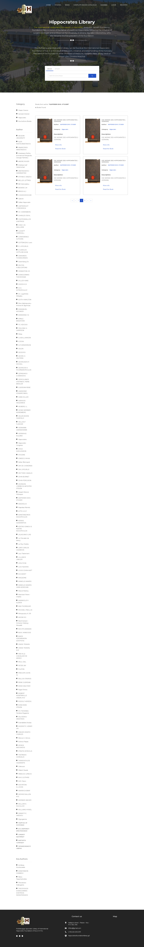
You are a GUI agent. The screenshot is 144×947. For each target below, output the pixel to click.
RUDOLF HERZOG (24, 701)
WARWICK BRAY (24, 791)
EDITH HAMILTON (24, 300)
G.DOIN (21, 341)
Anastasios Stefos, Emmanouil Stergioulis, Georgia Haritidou (24, 155)
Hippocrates (22, 439)
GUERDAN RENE (24, 387)
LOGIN (113, 5)
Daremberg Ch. (23, 262)
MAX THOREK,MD (24, 606)
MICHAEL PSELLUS (25, 610)
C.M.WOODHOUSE (25, 195)
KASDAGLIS (22, 504)
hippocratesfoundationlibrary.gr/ (79, 936)
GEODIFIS (21, 352)
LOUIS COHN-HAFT (25, 570)
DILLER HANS (23, 281)
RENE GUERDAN (24, 682)
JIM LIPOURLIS (23, 469)
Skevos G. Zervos (24, 738)
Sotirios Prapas (23, 742)
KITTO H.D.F (22, 511)
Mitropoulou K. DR (24, 613)
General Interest (23, 114)
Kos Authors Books (24, 121)
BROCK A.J (22, 191)
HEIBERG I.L (22, 406)
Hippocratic (65, 129)
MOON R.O (22, 617)
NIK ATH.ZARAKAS (24, 629)
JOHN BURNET (23, 477)
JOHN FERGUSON (24, 480)
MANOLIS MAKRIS (24, 581)
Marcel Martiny (23, 591)
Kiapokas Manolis (24, 507)
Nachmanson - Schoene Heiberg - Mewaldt (22, 623)
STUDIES (58, 5)
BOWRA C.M (22, 188)
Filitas (20, 334)
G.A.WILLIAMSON (24, 338)
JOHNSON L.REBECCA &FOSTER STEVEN (24, 486)
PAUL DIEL (22, 662)
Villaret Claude (23, 770)
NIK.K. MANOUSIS (24, 632)
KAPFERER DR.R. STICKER (68, 124)
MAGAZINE (22, 578)
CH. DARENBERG (24, 212)
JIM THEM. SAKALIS (25, 473)
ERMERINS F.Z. (23, 315)
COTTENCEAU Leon (25, 242)
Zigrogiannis (22, 819)
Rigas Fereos (22, 690)
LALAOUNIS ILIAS (24, 534)
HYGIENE (21, 455)
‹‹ (72, 200)
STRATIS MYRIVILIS (25, 751)
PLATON (21, 669)
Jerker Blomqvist (24, 462)
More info (58, 145)
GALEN (20, 349)
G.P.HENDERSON (24, 345)
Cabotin (21, 199)
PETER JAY (22, 665)
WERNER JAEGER (24, 800)
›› (90, 200)
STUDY (57, 69)
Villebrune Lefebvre (25, 774)
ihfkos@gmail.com (74, 928)
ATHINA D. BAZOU (24, 177)
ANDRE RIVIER (23, 161)
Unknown (21, 766)
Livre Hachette (23, 567)
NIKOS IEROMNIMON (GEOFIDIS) (21, 638)
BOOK (49, 69)
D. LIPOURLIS (23, 246)
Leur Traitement (23, 553)
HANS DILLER (23, 397)
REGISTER (123, 5)
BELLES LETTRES (24, 180)
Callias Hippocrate (24, 202)
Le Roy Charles (23, 544)
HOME (48, 5)
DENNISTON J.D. (24, 271)
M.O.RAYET (22, 574)
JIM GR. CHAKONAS (25, 466)
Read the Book (60, 149)
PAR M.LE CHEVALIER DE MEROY (21, 656)
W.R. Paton (22, 781)
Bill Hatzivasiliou (23, 184)
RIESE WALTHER (24, 686)
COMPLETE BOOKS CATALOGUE (85, 5)
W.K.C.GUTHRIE (23, 777)
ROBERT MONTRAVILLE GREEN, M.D (21, 695)
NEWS (67, 5)
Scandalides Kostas (24, 723)
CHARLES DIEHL (24, 215)
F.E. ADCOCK (22, 324)
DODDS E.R (22, 284)
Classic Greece (23, 110)
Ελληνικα (104, 5)
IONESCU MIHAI (24, 458)
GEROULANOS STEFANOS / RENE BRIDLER (22, 382)
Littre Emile (22, 563)
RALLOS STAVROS (24, 679)
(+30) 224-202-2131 (74, 932)
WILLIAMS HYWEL (25, 810)
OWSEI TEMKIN (24, 644)
